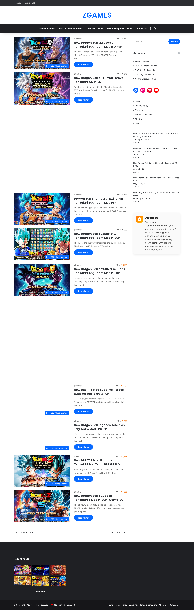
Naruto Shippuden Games (119, 28)
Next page (115, 532)
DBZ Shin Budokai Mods (146, 70)
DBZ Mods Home (47, 28)
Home (137, 101)
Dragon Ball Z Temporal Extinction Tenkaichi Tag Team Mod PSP (98, 201)
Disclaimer (140, 110)
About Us (139, 119)
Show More (40, 591)
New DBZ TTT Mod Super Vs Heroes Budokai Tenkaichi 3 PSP (99, 392)
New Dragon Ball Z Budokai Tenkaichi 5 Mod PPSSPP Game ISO (99, 498)
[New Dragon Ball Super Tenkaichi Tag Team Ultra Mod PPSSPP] (22, 581)
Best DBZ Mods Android (70, 28)
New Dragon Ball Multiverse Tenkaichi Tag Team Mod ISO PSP (98, 45)
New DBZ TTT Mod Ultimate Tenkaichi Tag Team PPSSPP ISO (97, 462)
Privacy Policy (141, 106)
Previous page (27, 532)
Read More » (83, 64)
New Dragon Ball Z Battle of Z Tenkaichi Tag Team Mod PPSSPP (97, 236)
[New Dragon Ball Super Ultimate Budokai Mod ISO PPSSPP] (58, 581)
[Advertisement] (70, 147)
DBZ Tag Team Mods (144, 74)
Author (78, 39)
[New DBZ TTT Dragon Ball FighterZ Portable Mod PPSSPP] (58, 570)
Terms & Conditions (144, 114)
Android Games (95, 28)
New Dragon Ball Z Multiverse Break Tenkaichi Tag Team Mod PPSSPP (99, 271)
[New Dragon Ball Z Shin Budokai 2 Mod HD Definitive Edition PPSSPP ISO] (40, 581)
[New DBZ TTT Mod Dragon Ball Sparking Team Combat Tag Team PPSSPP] (22, 570)
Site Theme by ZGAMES (64, 605)
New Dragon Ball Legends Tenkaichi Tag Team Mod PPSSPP (99, 427)
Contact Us (141, 28)
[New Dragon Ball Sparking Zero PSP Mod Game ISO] (40, 570)
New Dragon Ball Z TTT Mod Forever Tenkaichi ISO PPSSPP (99, 80)
